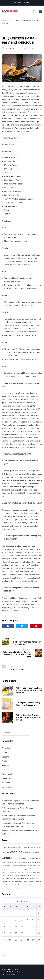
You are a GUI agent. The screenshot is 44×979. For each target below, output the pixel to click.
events (16, 869)
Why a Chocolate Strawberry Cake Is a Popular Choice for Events (29, 717)
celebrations (35, 852)
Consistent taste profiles (21, 862)
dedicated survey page (9, 865)
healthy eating (29, 872)
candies (16, 852)
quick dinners (20, 878)
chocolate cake (22, 858)
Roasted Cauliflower (8, 881)
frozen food (33, 869)
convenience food (35, 862)
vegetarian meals (21, 888)
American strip (6, 847)
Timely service (19, 885)
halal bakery (13, 872)
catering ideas (27, 852)
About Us (27, 2)
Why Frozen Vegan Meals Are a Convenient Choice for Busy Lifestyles (29, 690)
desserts (29, 865)
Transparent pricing (36, 885)
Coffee (4, 752)
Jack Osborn (9, 48)
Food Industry (8, 774)
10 (4, 926)
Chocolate (6, 748)
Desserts (5, 757)
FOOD (5, 32)
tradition (27, 885)
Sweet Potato (6, 885)
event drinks (9, 869)
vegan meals (11, 888)
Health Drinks (7, 778)
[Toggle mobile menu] (40, 11)
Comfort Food (9, 862)
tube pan (4, 888)
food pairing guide (24, 869)
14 (28, 926)
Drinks (4, 761)
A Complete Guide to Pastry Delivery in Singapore (28, 703)
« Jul (4, 955)
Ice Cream (6, 783)
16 (39, 926)
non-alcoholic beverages (19, 875)
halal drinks (21, 872)
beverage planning (21, 847)
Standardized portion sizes (22, 881)
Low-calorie (7, 787)
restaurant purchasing (31, 878)
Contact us (18, 2)
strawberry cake (36, 881)
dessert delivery (21, 865)
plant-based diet (10, 878)
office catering (32, 875)
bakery (13, 847)
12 (16, 926)
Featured (5, 765)
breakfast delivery (33, 847)
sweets (12, 885)
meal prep (8, 875)
